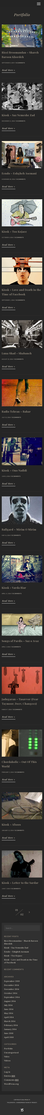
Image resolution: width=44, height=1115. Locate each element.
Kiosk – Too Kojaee (13, 956)
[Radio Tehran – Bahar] (22, 407)
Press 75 (27, 1099)
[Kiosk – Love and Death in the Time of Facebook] (22, 285)
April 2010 (9, 1037)
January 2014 (10, 1029)
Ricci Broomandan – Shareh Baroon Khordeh (21, 942)
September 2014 (12, 997)
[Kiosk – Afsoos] (22, 820)
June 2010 (8, 1033)
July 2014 (8, 1005)
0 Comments (20, 63)
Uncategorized (11, 1052)
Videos (7, 1060)
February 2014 (11, 1025)
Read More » (8, 70)
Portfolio (8, 1048)
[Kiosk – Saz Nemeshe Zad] (22, 111)
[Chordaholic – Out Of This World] (22, 758)
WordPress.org (11, 1084)
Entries (9, 1076)
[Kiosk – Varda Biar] (22, 583)
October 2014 (10, 993)
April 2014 (9, 1017)
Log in (7, 1072)
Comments (11, 1080)
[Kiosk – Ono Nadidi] (22, 466)
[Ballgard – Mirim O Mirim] (22, 525)
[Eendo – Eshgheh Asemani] (22, 169)
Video (7, 1056)
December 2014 (11, 985)
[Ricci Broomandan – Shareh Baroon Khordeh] (22, 48)
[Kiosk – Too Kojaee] (22, 227)
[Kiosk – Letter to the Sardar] (22, 878)
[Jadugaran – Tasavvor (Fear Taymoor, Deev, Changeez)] (22, 695)
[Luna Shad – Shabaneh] (22, 349)
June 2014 (8, 1009)
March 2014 (9, 1021)
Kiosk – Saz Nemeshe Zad (16, 947)
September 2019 (12, 981)
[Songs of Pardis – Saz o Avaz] (22, 637)
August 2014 (10, 1001)
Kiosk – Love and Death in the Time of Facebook (21, 961)
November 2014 (11, 989)
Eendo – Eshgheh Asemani (16, 951)
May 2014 (8, 1013)
